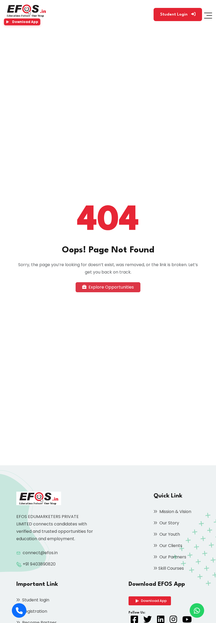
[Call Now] (19, 610)
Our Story (168, 523)
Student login (35, 600)
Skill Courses (171, 568)
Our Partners (172, 557)
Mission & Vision (174, 512)
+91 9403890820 (39, 564)
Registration (34, 611)
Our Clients (170, 546)
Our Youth (169, 534)
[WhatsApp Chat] (197, 610)
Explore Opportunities (110, 287)
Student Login (174, 15)
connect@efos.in (40, 553)
